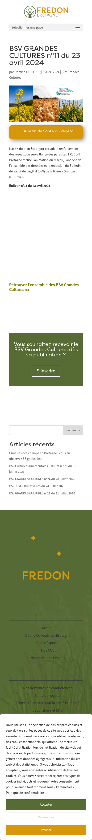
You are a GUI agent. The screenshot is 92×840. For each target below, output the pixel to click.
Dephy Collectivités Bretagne (47, 635)
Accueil (47, 627)
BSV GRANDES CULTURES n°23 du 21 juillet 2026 (42, 493)
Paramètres (46, 817)
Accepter (46, 804)
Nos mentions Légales (47, 657)
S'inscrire (46, 371)
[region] (46, 777)
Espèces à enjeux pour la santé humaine (47, 702)
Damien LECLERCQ (28, 72)
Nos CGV (47, 650)
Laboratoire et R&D (48, 710)
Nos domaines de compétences (47, 687)
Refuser (46, 830)
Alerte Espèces (47, 642)
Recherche (73, 430)
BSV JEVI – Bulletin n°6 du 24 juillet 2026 (37, 486)
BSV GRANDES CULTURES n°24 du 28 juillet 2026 (42, 479)
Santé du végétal (48, 695)
